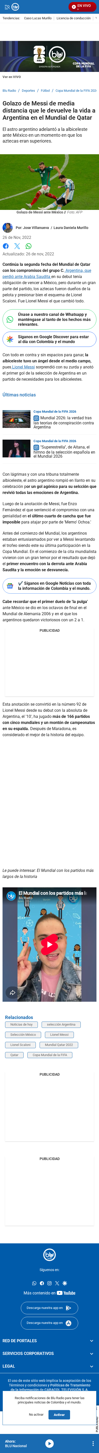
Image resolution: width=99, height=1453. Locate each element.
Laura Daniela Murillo (71, 228)
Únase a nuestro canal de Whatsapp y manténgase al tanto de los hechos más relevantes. (54, 319)
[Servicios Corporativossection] (91, 1353)
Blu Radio (9, 90)
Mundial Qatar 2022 (59, 1045)
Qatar (14, 1055)
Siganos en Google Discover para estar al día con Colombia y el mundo (53, 339)
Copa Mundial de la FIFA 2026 (77, 90)
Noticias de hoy (21, 1024)
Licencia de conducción (74, 18)
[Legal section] (91, 1366)
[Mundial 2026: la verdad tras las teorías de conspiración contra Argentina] (16, 419)
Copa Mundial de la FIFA (50, 1055)
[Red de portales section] (91, 1341)
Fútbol (45, 90)
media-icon (49, 1443)
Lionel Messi (23, 367)
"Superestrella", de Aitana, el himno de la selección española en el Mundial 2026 (64, 452)
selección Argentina (61, 1024)
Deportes (28, 90)
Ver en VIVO (12, 77)
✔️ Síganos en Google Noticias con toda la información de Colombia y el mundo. (54, 586)
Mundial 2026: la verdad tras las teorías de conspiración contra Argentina (64, 422)
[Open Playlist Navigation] (93, 1443)
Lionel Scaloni (20, 1045)
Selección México (23, 1035)
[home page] (49, 1254)
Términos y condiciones (28, 1385)
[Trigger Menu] (7, 7)
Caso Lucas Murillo (38, 18)
